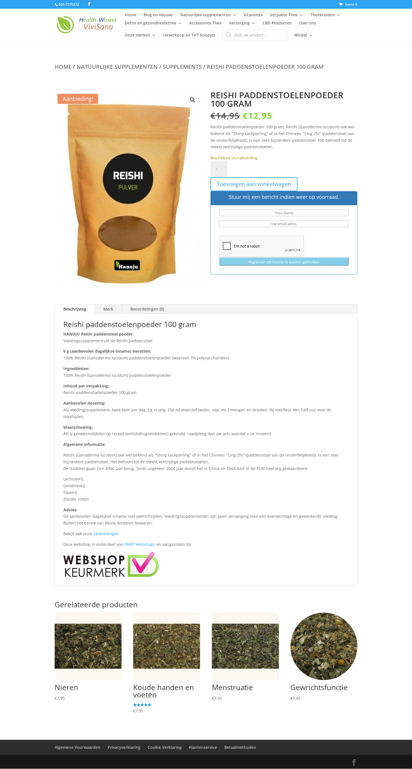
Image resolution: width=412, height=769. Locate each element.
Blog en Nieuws (158, 15)
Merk (108, 309)
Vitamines (253, 15)
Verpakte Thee (284, 15)
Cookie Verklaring (165, 747)
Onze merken (137, 35)
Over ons (307, 23)
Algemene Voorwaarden (77, 747)
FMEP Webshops (139, 544)
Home (130, 15)
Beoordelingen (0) (147, 309)
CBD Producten (277, 23)
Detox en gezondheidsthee (150, 23)
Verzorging (239, 23)
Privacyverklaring (124, 747)
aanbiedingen (106, 533)
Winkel (300, 35)
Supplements (182, 66)
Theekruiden (323, 15)
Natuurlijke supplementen (205, 15)
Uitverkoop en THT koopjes (189, 35)
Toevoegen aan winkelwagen (254, 184)
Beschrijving (74, 309)
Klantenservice (203, 747)
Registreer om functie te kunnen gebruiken (284, 261)
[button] (193, 100)
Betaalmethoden (240, 747)
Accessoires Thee (205, 23)
